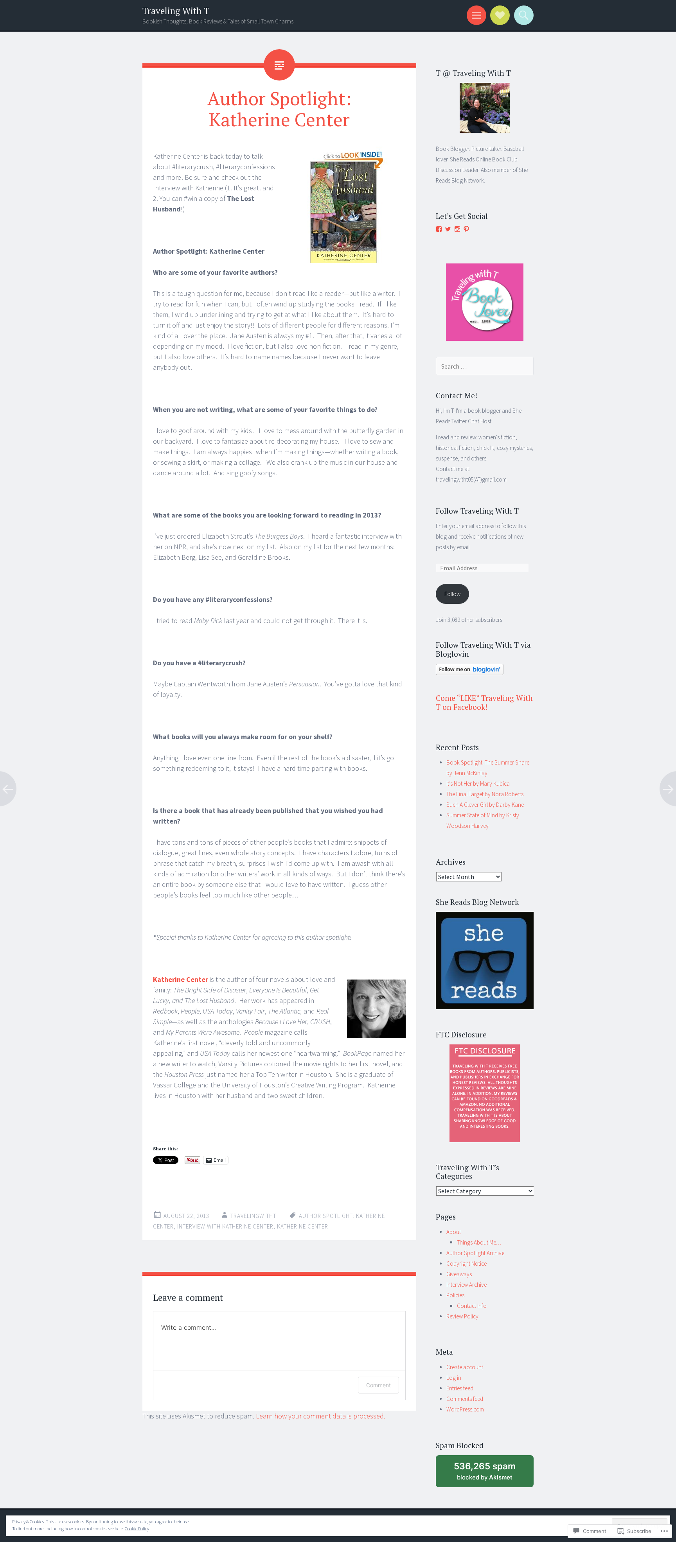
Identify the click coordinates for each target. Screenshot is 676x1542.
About (453, 1232)
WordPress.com (465, 1409)
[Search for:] (485, 366)
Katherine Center (180, 979)
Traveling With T (175, 11)
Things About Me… (479, 1242)
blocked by (485, 1471)
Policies (455, 1295)
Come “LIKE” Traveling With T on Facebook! (484, 702)
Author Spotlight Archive (475, 1253)
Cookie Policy (137, 1528)
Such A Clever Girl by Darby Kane (485, 804)
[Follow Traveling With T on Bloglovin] (469, 673)
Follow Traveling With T (477, 511)
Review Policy (462, 1316)
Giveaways (459, 1274)
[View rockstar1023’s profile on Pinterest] (466, 229)
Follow (452, 594)
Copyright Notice (466, 1263)
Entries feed (459, 1388)
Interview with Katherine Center (225, 1226)
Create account (464, 1367)
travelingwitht (253, 1216)
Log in (453, 1377)
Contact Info (472, 1305)
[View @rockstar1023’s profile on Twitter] (448, 229)
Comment (378, 1385)
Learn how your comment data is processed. (320, 1415)
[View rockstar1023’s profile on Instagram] (457, 229)
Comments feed (464, 1398)
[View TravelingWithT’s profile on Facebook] (439, 229)
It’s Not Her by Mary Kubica (478, 783)
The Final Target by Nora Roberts (484, 794)
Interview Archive (466, 1284)
